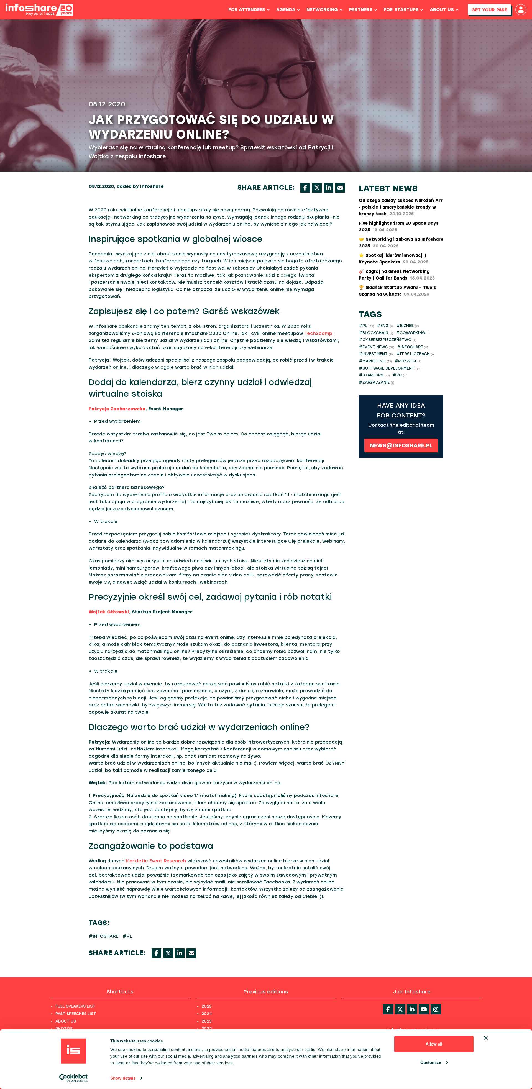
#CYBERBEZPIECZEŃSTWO (387, 339)
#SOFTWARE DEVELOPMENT (390, 368)
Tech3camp (318, 333)
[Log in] (520, 9)
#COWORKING (413, 332)
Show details (122, 1078)
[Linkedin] (412, 1009)
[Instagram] (436, 1009)
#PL (127, 936)
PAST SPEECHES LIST (75, 1013)
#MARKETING (375, 361)
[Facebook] (305, 188)
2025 (206, 1006)
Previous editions (266, 992)
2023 (206, 1021)
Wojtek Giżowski (109, 611)
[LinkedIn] (328, 188)
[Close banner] (486, 1038)
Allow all (434, 1044)
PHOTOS (64, 1028)
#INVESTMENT (376, 354)
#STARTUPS (374, 375)
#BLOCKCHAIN (376, 332)
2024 (206, 1013)
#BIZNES (408, 325)
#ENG (385, 325)
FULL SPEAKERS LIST (75, 1006)
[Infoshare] (39, 10)
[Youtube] (424, 1009)
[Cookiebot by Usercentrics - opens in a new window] (73, 1078)
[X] (317, 188)
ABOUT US (65, 1021)
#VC (400, 375)
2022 (206, 1028)
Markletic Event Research (156, 860)
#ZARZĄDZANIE (376, 382)
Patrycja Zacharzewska (117, 408)
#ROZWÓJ (408, 361)
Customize (430, 1062)
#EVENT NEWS (376, 347)
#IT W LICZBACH (416, 354)
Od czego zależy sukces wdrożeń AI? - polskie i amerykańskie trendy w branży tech (401, 207)
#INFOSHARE (103, 936)
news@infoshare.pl (401, 445)
